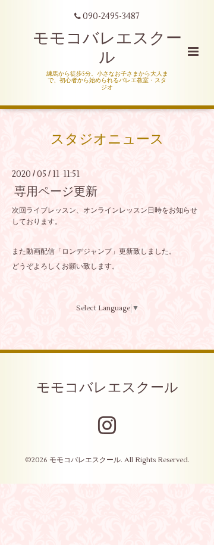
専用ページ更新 (55, 191)
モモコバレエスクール (107, 48)
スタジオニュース (107, 139)
